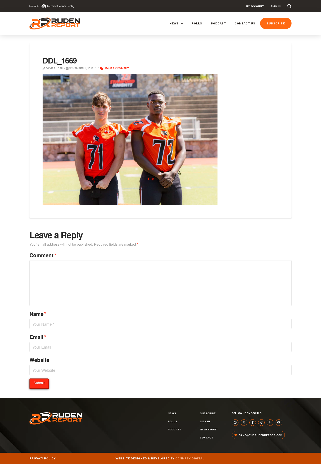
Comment (42, 255)
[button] (289, 6)
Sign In (276, 6)
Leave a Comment (116, 68)
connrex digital (189, 458)
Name (37, 313)
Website (39, 359)
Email (37, 337)
